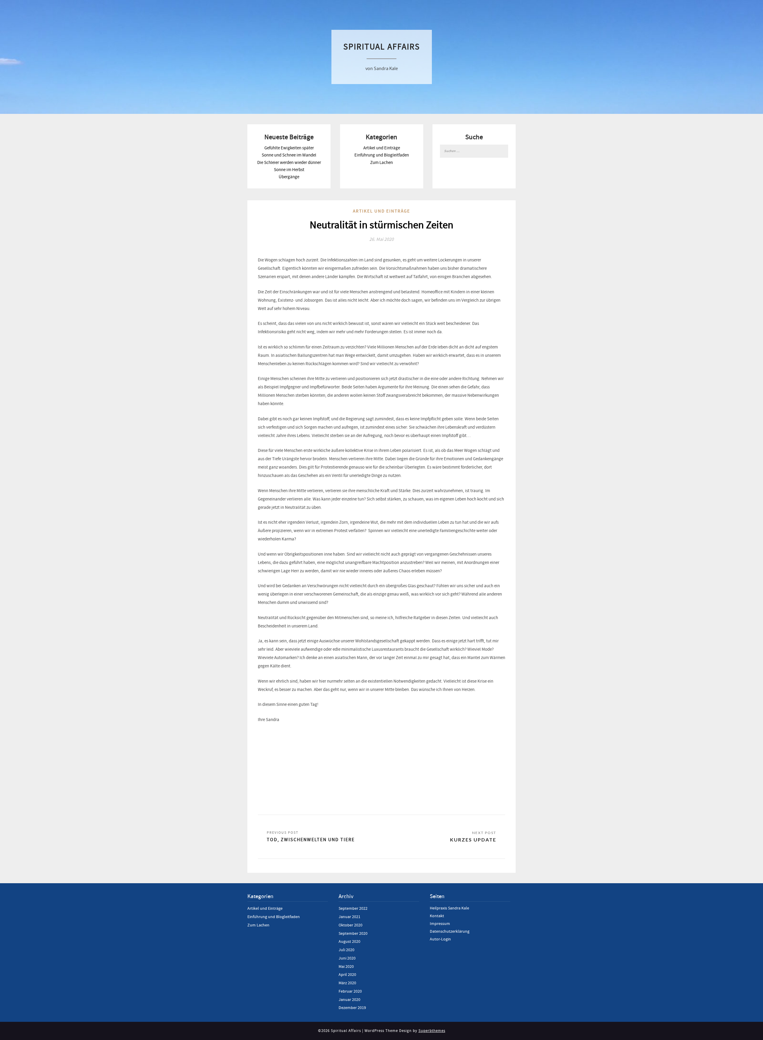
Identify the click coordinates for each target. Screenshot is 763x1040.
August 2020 (349, 941)
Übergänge (289, 177)
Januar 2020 (349, 999)
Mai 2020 (346, 966)
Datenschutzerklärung (449, 931)
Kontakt (437, 916)
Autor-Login (440, 939)
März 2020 (347, 983)
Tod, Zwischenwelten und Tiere (311, 840)
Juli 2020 (346, 950)
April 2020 (347, 974)
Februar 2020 (350, 991)
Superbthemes (431, 1030)
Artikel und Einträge (381, 148)
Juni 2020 (347, 958)
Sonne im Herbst (289, 170)
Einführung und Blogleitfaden (381, 155)
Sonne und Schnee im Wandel (289, 155)
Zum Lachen (381, 162)
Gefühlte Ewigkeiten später (289, 148)
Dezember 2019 (352, 1007)
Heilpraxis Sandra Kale (449, 908)
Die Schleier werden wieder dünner (289, 162)
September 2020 (353, 933)
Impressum (440, 923)
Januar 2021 (349, 917)
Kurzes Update (473, 839)
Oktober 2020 (350, 925)
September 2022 (353, 908)
